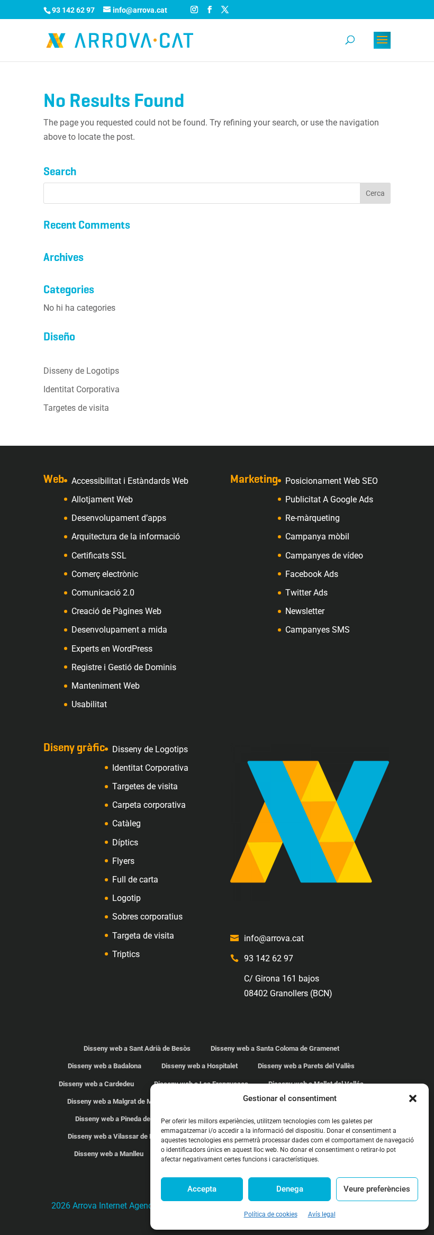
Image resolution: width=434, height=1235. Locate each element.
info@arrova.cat (274, 938)
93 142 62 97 (268, 958)
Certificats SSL (98, 556)
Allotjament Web (102, 499)
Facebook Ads (311, 574)
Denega (289, 1189)
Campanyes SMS (317, 630)
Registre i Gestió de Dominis (123, 667)
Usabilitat (89, 704)
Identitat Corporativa (81, 389)
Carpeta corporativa (149, 805)
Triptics (126, 954)
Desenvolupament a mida (119, 630)
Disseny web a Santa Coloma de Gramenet (275, 1048)
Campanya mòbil (317, 536)
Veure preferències (376, 1189)
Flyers (123, 861)
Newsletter (304, 611)
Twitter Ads (306, 593)
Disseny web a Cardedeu (96, 1084)
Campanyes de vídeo (324, 556)
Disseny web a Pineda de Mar (119, 1119)
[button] (413, 1098)
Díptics (125, 842)
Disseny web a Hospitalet (199, 1066)
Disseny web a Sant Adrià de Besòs (137, 1048)
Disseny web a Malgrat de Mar (113, 1101)
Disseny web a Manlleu (108, 1154)
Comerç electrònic (104, 574)
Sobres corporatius (147, 917)
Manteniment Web (105, 686)
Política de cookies (270, 1214)
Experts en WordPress (111, 649)
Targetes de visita (76, 408)
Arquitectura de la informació (125, 536)
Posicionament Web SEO (331, 481)
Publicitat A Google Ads (329, 499)
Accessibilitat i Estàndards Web (129, 481)
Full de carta (135, 880)
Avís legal (322, 1214)
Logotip (126, 898)
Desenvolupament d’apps (118, 518)
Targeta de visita (143, 936)
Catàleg (126, 823)
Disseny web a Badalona (104, 1066)
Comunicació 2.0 (102, 593)
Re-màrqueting (312, 518)
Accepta (201, 1189)
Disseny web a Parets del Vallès (306, 1066)
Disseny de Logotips (81, 371)
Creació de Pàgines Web (116, 611)
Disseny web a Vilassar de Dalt (114, 1136)
